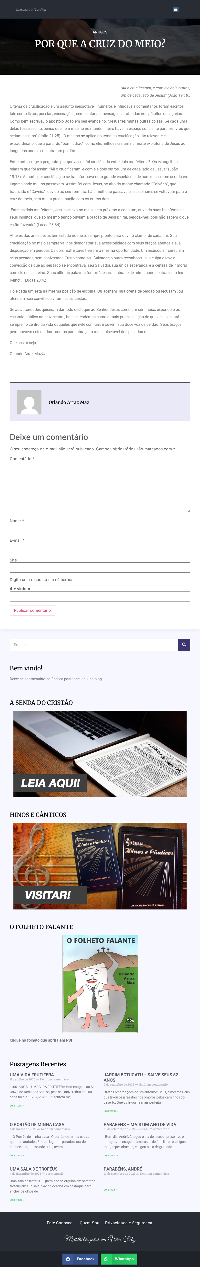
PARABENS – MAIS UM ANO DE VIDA (140, 1124)
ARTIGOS (100, 32)
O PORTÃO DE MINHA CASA (37, 1124)
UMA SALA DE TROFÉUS (34, 1169)
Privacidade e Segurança (128, 1223)
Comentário (22, 459)
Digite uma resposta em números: (41, 579)
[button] (176, 9)
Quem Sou (89, 1223)
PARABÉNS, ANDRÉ (123, 1169)
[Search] (184, 645)
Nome (17, 521)
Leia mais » (17, 1105)
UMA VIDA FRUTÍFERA (32, 1074)
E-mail (17, 540)
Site (13, 560)
